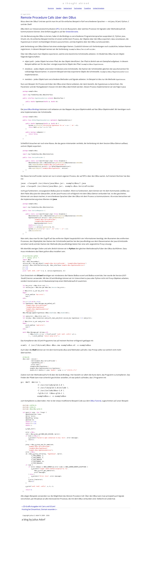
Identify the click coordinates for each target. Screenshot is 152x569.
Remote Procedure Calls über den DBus (48, 17)
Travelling (87, 8)
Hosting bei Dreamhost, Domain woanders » (39, 509)
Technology (78, 8)
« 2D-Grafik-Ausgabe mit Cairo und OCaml (38, 506)
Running (51, 8)
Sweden (58, 8)
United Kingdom (98, 8)
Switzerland (68, 8)
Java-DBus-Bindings (31, 109)
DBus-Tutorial (95, 401)
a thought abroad (76, 3)
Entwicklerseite (72, 31)
